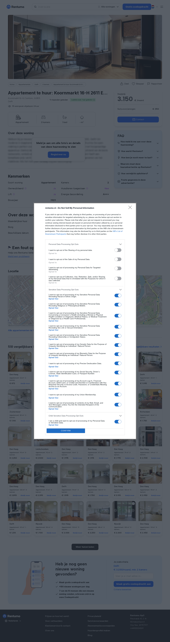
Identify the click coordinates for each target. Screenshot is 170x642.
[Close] (130, 208)
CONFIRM (66, 431)
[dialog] (85, 321)
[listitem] (85, 244)
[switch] (117, 250)
